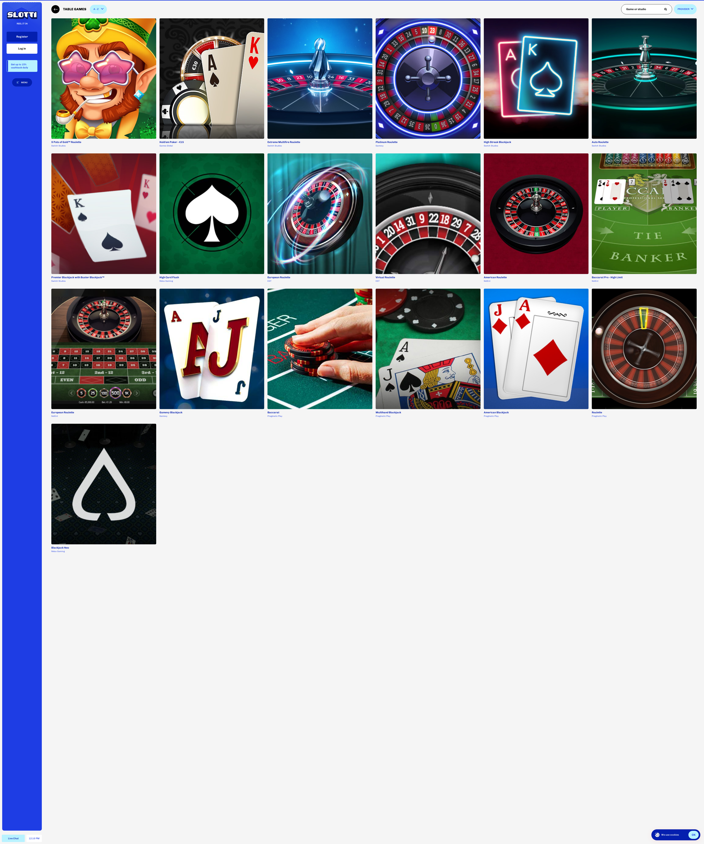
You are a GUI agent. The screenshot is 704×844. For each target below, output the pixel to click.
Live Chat (13, 838)
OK (694, 834)
